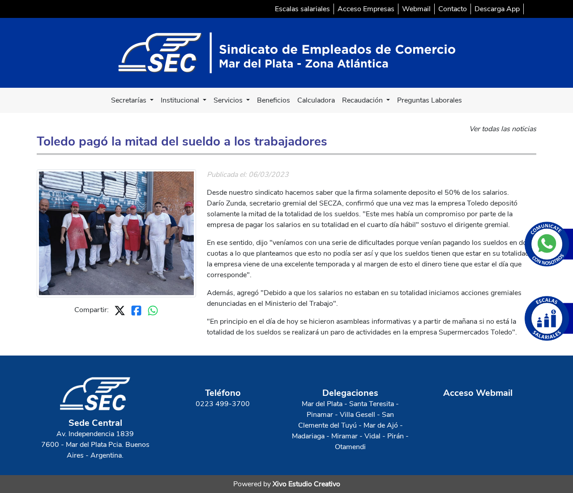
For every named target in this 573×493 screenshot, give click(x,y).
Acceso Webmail (478, 393)
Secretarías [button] (129, 100)
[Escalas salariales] (549, 318)
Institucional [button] (181, 100)
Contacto (452, 9)
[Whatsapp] (549, 244)
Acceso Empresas (366, 9)
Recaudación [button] (363, 100)
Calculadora (316, 100)
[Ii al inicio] (286, 52)
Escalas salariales (302, 9)
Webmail (416, 9)
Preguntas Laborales (429, 100)
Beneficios (273, 100)
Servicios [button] (229, 100)
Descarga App (497, 9)
